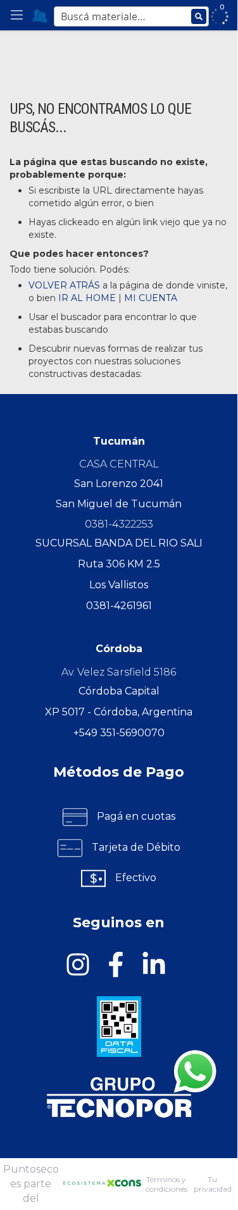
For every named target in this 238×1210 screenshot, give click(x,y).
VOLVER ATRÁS (64, 285)
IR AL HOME (87, 298)
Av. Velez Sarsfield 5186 (118, 672)
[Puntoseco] (39, 15)
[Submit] (198, 16)
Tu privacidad (213, 1184)
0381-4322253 (119, 524)
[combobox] (131, 19)
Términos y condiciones (166, 1184)
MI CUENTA (150, 298)
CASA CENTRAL (119, 464)
